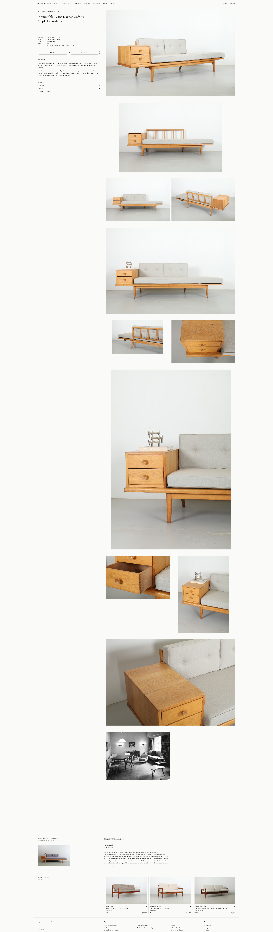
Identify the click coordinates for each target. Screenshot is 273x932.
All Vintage (41, 11)
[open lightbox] (170, 53)
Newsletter (207, 925)
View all (40, 879)
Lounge (50, 11)
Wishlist (232, 3)
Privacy (173, 925)
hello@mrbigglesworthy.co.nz (147, 928)
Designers (86, 3)
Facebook (207, 930)
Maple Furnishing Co (53, 37)
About (105, 3)
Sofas (58, 11)
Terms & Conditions (177, 930)
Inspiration (96, 3)
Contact (112, 3)
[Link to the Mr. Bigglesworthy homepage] (47, 3)
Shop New (77, 3)
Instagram (207, 928)
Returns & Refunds (177, 928)
